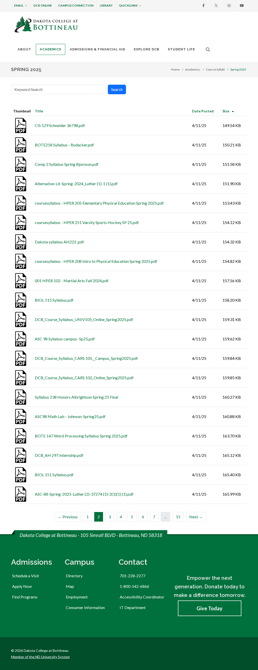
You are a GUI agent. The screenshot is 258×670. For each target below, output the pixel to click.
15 (178, 516)
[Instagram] (229, 5)
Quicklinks (128, 5)
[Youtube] (242, 5)
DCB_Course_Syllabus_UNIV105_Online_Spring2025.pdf (84, 319)
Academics (192, 69)
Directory (74, 575)
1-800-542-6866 (134, 586)
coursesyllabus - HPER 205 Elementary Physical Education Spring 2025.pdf (99, 203)
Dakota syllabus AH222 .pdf (59, 241)
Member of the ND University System (40, 657)
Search (117, 89)
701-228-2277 (132, 575)
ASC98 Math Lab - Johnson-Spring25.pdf (70, 416)
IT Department (133, 607)
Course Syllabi (215, 69)
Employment (77, 596)
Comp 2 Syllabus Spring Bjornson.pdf (67, 164)
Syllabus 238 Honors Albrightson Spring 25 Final (76, 397)
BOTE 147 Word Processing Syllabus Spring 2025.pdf (81, 435)
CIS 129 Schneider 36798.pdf (60, 125)
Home (175, 69)
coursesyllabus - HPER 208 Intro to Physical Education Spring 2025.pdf (96, 261)
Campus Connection (75, 5)
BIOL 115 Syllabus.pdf (54, 300)
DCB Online (43, 5)
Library (106, 5)
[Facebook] (203, 5)
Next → (196, 516)
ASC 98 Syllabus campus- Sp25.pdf (65, 338)
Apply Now (22, 586)
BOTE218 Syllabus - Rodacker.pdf (64, 144)
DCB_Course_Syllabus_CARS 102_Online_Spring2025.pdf (84, 377)
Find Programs (25, 596)
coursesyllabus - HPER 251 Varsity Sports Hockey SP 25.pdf (87, 222)
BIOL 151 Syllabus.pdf (54, 474)
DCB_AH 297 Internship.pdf (59, 455)
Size (225, 111)
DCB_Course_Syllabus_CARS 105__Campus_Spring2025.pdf (86, 358)
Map (70, 586)
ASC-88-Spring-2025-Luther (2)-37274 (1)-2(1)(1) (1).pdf (84, 494)
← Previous (68, 516)
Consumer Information (85, 607)
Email (18, 5)
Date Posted (203, 111)
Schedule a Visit (25, 575)
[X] (216, 5)
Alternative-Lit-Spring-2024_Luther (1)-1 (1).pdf (76, 183)
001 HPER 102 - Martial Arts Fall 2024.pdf (72, 280)
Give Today (209, 608)
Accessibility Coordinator (142, 596)
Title (39, 111)
